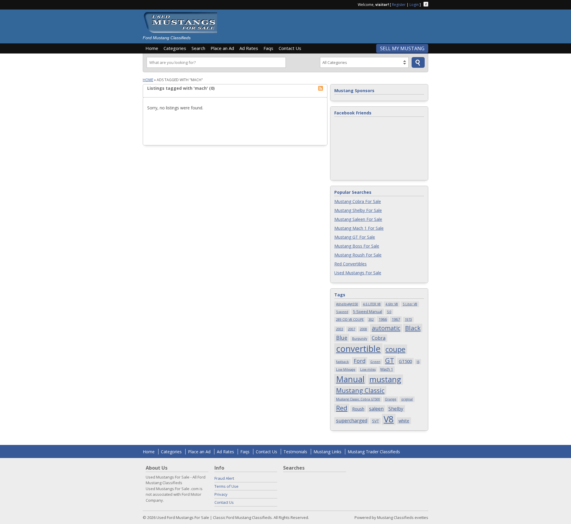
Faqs (268, 48)
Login (414, 4)
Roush (358, 409)
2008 (363, 329)
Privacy (221, 494)
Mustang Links (327, 451)
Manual (350, 379)
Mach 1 (386, 369)
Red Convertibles (350, 264)
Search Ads (418, 62)
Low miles (368, 369)
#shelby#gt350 (347, 304)
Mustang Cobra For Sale (357, 201)
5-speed (342, 312)
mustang (385, 379)
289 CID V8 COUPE (350, 319)
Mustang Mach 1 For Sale (359, 228)
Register (399, 4)
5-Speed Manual (367, 311)
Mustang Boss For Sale (356, 246)
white (404, 421)
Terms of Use (226, 486)
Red (341, 408)
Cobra (378, 338)
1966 (383, 319)
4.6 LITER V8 (372, 304)
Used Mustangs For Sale (357, 273)
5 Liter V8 (410, 304)
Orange (390, 399)
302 (371, 319)
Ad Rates (248, 48)
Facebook (425, 4)
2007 (351, 329)
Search (198, 48)
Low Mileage (345, 369)
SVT (375, 421)
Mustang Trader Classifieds (374, 451)
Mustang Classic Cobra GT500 (358, 399)
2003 (339, 329)
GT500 (405, 361)
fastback (342, 362)
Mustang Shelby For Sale (358, 210)
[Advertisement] (325, 24)
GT (389, 360)
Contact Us (290, 48)
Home (151, 48)
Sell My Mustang (402, 48)
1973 (408, 319)
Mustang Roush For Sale (358, 255)
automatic (386, 328)
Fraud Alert (224, 478)
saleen (376, 408)
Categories (175, 48)
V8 (389, 419)
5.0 (389, 312)
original (407, 399)
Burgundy (359, 338)
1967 (396, 319)
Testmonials (295, 451)
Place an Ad (222, 48)
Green (375, 362)
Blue (341, 337)
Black (413, 328)
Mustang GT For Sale (354, 237)
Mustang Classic (360, 390)
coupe (395, 349)
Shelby (395, 408)
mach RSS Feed (320, 88)
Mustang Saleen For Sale (358, 219)
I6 (418, 362)
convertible (358, 348)
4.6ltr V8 (391, 304)
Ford (359, 360)
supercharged (351, 420)
